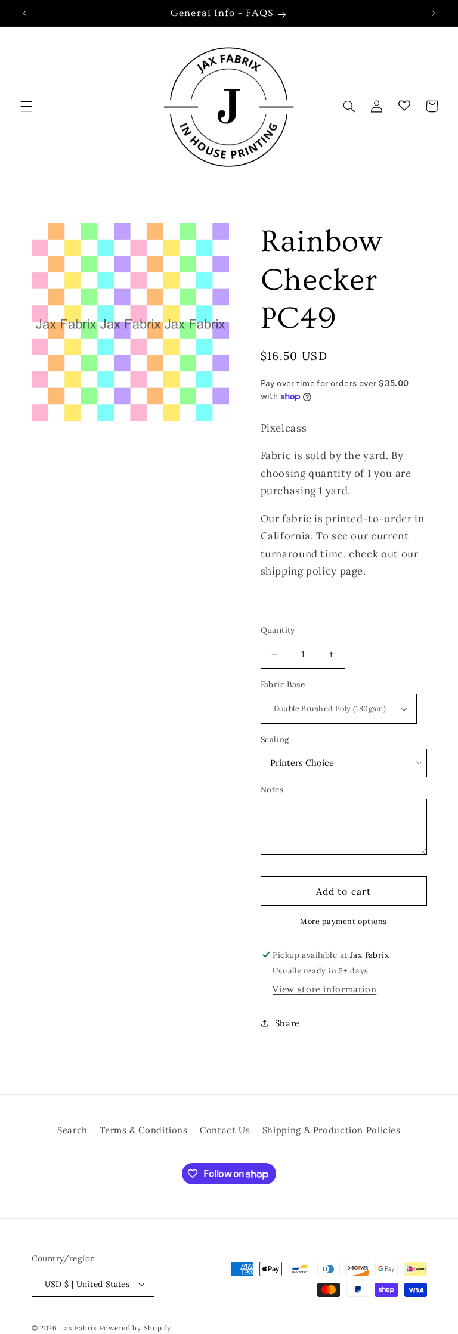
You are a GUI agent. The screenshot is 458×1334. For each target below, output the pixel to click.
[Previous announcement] (24, 13)
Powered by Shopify (135, 1327)
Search (72, 1130)
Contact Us (225, 1130)
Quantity (278, 630)
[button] (26, 106)
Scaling (275, 739)
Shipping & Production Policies (331, 1130)
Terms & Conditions (143, 1130)
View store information (324, 989)
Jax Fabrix (79, 1327)
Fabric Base (283, 684)
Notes (272, 789)
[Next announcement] (433, 13)
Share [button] (287, 1023)
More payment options (343, 921)
